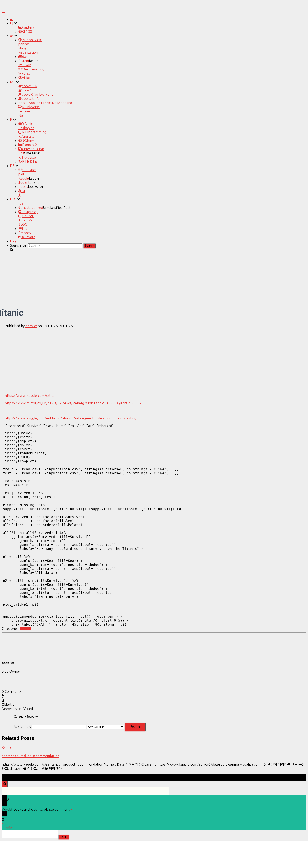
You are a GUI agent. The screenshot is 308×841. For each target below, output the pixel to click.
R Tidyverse (31, 107)
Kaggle (23, 178)
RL (23, 195)
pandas (24, 44)
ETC (13, 199)
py (12, 35)
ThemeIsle (298, 776)
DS (12, 165)
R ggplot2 (29, 144)
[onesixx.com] (13, 7)
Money (25, 232)
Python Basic (32, 40)
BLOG (22, 224)
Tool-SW (25, 220)
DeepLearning (33, 69)
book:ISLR (29, 86)
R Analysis (26, 136)
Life (25, 228)
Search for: (22, 726)
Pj (12, 23)
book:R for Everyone (37, 94)
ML (13, 81)
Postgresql (29, 212)
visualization (28, 52)
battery (28, 27)
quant (25, 182)
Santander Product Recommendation (30, 756)
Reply (7, 827)
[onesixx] (12, 654)
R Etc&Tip (29, 161)
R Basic (27, 123)
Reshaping (26, 128)
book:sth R (30, 98)
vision (26, 77)
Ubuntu (28, 216)
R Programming (34, 132)
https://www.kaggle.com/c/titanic (32, 395)
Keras (25, 73)
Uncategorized (31, 207)
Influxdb (24, 65)
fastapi (23, 60)
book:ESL (29, 90)
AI (11, 19)
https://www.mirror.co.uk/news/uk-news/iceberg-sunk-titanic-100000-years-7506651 (74, 403)
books (23, 186)
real (21, 203)
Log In (14, 241)
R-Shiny (28, 140)
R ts (21, 153)
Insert (63, 837)
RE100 (27, 31)
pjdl (21, 174)
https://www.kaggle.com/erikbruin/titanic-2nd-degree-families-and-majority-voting (70, 418)
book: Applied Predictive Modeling (45, 102)
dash (26, 56)
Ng (20, 115)
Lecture (24, 111)
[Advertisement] (154, 360)
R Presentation (32, 149)
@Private (28, 237)
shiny (22, 48)
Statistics (29, 170)
